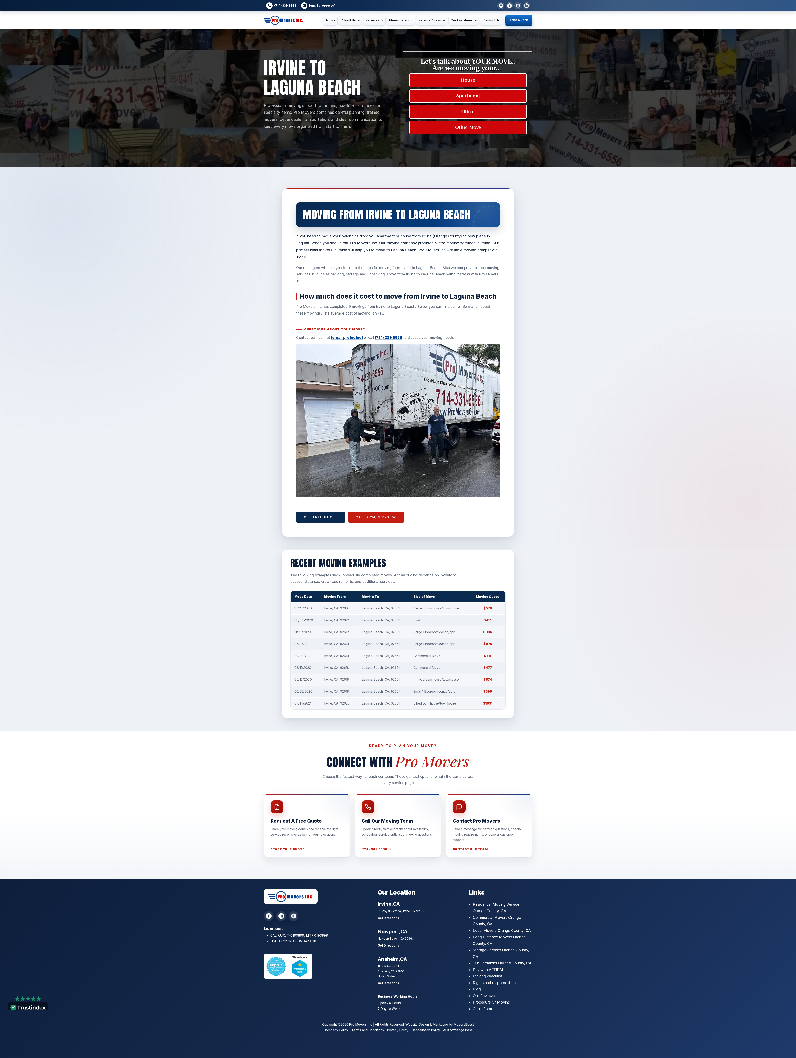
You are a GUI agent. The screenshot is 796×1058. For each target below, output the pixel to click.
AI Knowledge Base (458, 1030)
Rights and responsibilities (495, 983)
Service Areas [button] (429, 20)
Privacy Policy (397, 1030)
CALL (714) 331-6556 (376, 517)
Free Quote (519, 20)
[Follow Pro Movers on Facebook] (269, 916)
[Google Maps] (501, 5)
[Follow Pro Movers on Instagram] (293, 916)
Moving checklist (487, 976)
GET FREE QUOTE (321, 517)
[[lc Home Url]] (283, 20)
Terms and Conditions (367, 1030)
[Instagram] (517, 5)
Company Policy (336, 1030)
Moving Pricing (401, 20)
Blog (477, 989)
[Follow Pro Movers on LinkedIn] (281, 916)
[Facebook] (509, 5)
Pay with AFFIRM (488, 969)
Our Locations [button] (462, 20)
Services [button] (372, 20)
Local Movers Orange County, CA (502, 930)
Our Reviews (484, 996)
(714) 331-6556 (285, 5)
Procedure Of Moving (491, 1002)
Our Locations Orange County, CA (502, 963)
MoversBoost (464, 1025)
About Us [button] (348, 20)
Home (330, 20)
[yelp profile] (526, 5)
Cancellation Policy (425, 1030)
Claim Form (482, 1009)
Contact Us (491, 20)
